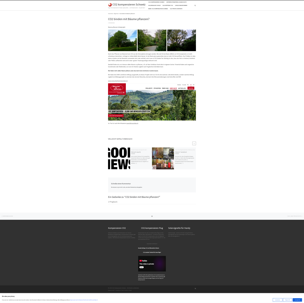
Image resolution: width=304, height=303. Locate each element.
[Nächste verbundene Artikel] (194, 143)
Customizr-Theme (128, 290)
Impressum (149, 243)
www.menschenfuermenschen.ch (118, 81)
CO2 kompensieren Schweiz (119, 288)
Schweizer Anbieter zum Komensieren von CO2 (118, 233)
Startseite (110, 13)
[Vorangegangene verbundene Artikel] (190, 143)
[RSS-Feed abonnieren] (195, 288)
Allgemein (116, 13)
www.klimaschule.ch (132, 123)
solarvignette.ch (175, 236)
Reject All (287, 300)
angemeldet (120, 187)
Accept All (297, 300)
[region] (152, 298)
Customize (277, 300)
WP (114, 290)
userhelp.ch (154, 243)
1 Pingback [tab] (112, 201)
